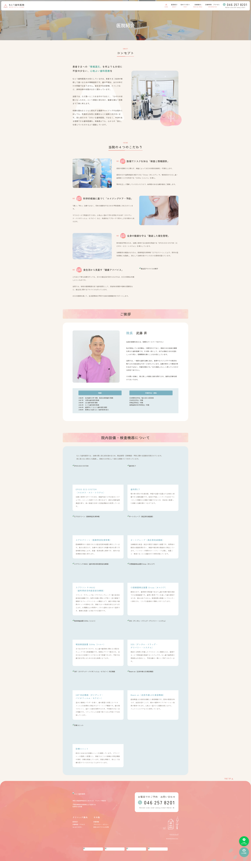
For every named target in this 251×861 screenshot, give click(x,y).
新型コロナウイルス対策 (101, 827)
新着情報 (96, 822)
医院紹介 (75, 822)
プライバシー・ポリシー (101, 824)
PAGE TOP (228, 779)
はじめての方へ (77, 827)
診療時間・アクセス (79, 824)
